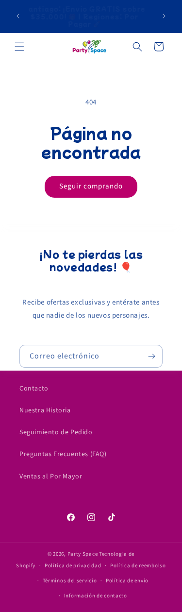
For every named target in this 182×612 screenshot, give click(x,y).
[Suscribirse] (151, 356)
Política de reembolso (138, 565)
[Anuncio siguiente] (164, 16)
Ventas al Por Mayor (50, 476)
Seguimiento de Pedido (56, 432)
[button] (19, 46)
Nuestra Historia (45, 410)
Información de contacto (95, 595)
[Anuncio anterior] (18, 16)
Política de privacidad (73, 565)
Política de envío (127, 580)
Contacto (34, 388)
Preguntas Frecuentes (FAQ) (63, 454)
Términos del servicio (70, 580)
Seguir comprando (91, 186)
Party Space (82, 554)
